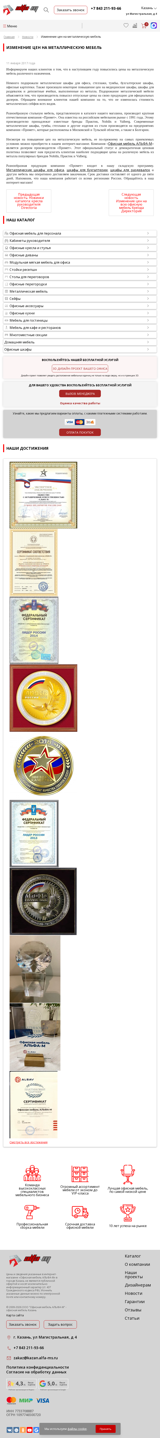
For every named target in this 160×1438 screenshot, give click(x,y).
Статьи (132, 1318)
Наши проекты (134, 1274)
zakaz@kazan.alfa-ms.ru (36, 1357)
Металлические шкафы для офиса (35, 170)
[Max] (151, 27)
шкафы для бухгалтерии (87, 170)
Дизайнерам (138, 1285)
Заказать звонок (23, 1324)
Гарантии (135, 1301)
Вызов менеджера (80, 394)
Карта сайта (15, 1315)
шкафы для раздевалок (130, 170)
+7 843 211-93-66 (106, 8)
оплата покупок (80, 432)
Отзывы (133, 1310)
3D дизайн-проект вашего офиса (80, 369)
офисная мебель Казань (21, 1310)
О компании (137, 1264)
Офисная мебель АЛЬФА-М (130, 143)
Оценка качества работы (80, 403)
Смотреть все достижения (29, 1142)
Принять (105, 1429)
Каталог (133, 1256)
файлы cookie (77, 1429)
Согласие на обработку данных (36, 1372)
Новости (133, 1293)
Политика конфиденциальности (37, 1367)
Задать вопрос (60, 1324)
